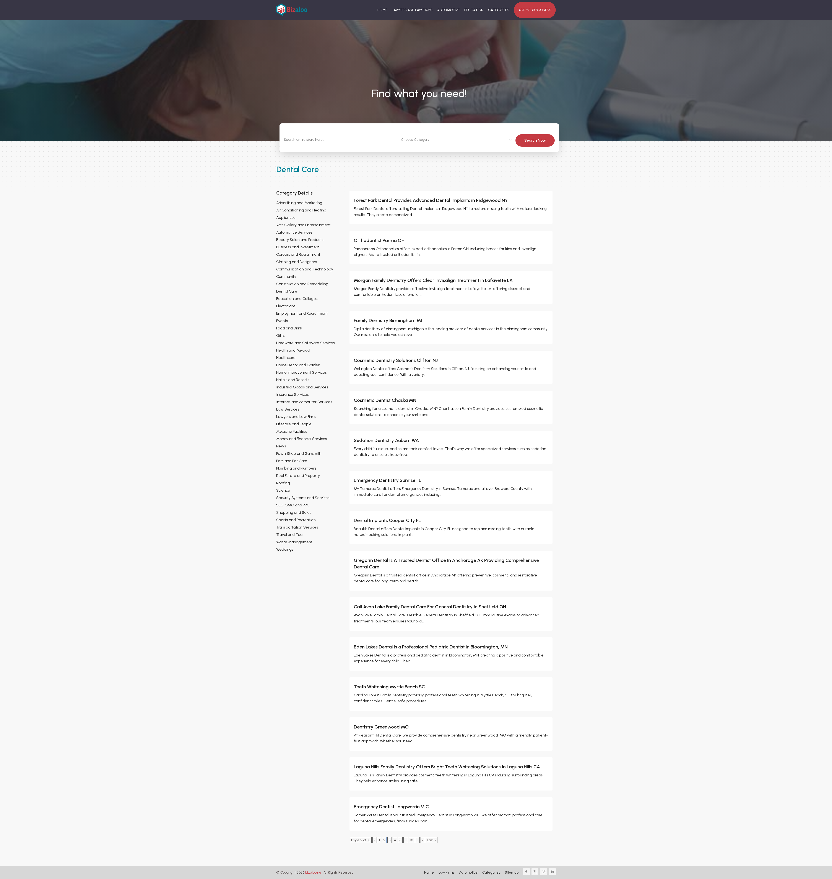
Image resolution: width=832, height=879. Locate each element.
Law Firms (446, 872)
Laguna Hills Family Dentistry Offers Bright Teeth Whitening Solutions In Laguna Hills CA (447, 767)
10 (411, 840)
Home (382, 10)
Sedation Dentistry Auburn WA (386, 440)
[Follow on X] (534, 871)
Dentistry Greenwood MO (381, 727)
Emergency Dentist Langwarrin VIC (391, 807)
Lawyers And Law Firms (412, 10)
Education (473, 10)
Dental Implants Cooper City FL (387, 520)
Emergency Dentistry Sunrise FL (387, 480)
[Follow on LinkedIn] (552, 871)
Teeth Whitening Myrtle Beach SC (389, 687)
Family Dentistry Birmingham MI (388, 320)
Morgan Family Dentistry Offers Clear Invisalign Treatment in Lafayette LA (433, 280)
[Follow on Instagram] (543, 871)
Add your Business (534, 10)
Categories (498, 10)
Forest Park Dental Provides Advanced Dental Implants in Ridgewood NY (431, 200)
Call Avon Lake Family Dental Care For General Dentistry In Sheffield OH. (430, 607)
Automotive (448, 10)
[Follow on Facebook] (526, 871)
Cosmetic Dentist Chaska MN (385, 400)
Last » (431, 840)
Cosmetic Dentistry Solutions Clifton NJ (396, 360)
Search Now (535, 140)
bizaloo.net (314, 872)
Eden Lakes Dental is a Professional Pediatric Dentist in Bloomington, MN (431, 647)
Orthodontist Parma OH (379, 240)
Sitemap (511, 872)
